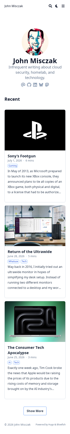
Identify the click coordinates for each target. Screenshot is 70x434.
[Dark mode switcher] (56, 6)
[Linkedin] (35, 84)
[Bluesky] (41, 84)
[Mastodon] (47, 84)
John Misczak (13, 6)
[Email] (23, 84)
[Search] (50, 6)
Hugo (51, 424)
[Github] (29, 84)
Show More (35, 411)
